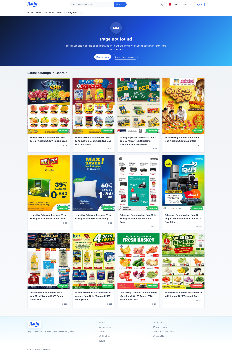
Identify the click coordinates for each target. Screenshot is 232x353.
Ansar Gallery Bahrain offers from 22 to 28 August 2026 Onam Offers (183, 139)
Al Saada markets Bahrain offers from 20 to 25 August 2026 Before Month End (47, 296)
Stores (38, 12)
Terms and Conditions (163, 331)
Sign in (199, 4)
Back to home (102, 57)
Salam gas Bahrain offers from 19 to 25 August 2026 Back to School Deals (138, 218)
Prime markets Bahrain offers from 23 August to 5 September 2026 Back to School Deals (93, 141)
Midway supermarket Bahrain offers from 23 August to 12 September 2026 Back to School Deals (138, 141)
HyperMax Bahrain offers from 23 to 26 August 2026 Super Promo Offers (48, 217)
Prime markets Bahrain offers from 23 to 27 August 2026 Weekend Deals (48, 139)
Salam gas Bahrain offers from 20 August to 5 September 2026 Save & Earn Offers (183, 218)
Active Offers (105, 327)
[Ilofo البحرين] (34, 324)
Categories (71, 12)
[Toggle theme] (162, 4)
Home (30, 12)
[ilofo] (32, 4)
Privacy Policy (160, 327)
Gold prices (49, 12)
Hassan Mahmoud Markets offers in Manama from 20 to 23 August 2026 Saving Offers (93, 296)
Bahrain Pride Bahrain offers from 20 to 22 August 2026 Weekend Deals (183, 294)
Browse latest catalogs (125, 57)
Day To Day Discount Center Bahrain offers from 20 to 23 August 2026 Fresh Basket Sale (138, 296)
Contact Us (158, 336)
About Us (157, 322)
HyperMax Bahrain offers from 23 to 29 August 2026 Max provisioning (93, 217)
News (59, 12)
